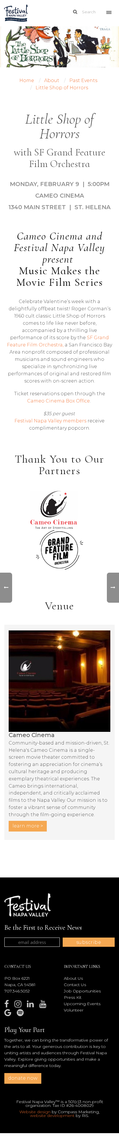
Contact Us (75, 984)
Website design (35, 1111)
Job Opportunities (82, 991)
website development (52, 1115)
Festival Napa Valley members (50, 421)
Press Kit (72, 997)
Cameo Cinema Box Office (58, 401)
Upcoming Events (82, 1003)
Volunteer (73, 1010)
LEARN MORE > (27, 826)
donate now (23, 1078)
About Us (73, 978)
